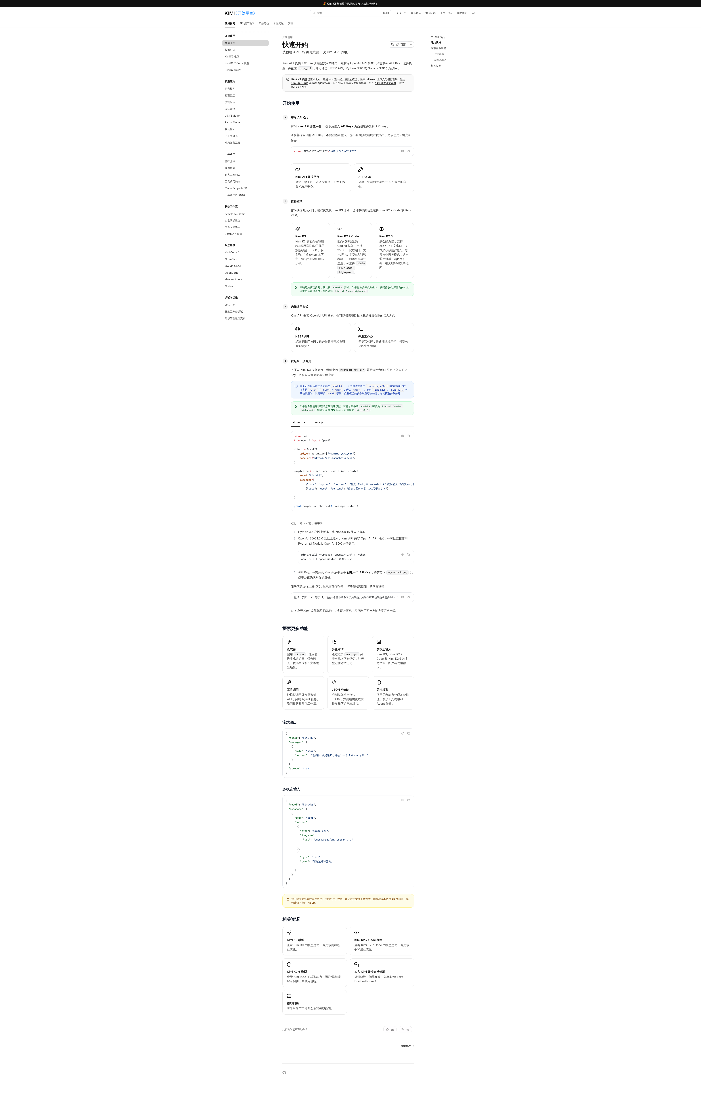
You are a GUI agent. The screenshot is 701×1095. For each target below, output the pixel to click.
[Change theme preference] (473, 13)
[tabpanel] (352, 474)
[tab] (295, 422)
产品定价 (264, 23)
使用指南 (230, 23)
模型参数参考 (392, 393)
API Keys (347, 126)
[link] (321, 177)
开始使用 (436, 42)
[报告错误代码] (402, 151)
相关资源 (436, 65)
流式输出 (439, 53)
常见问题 (278, 23)
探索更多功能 (438, 48)
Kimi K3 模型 (299, 79)
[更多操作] (411, 44)
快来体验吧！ (370, 3)
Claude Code (299, 82)
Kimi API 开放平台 (309, 126)
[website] (292, 1073)
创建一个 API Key (358, 572)
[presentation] (352, 471)
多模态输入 (440, 59)
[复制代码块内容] (408, 151)
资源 (290, 23)
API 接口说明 (247, 23)
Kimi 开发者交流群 (385, 82)
